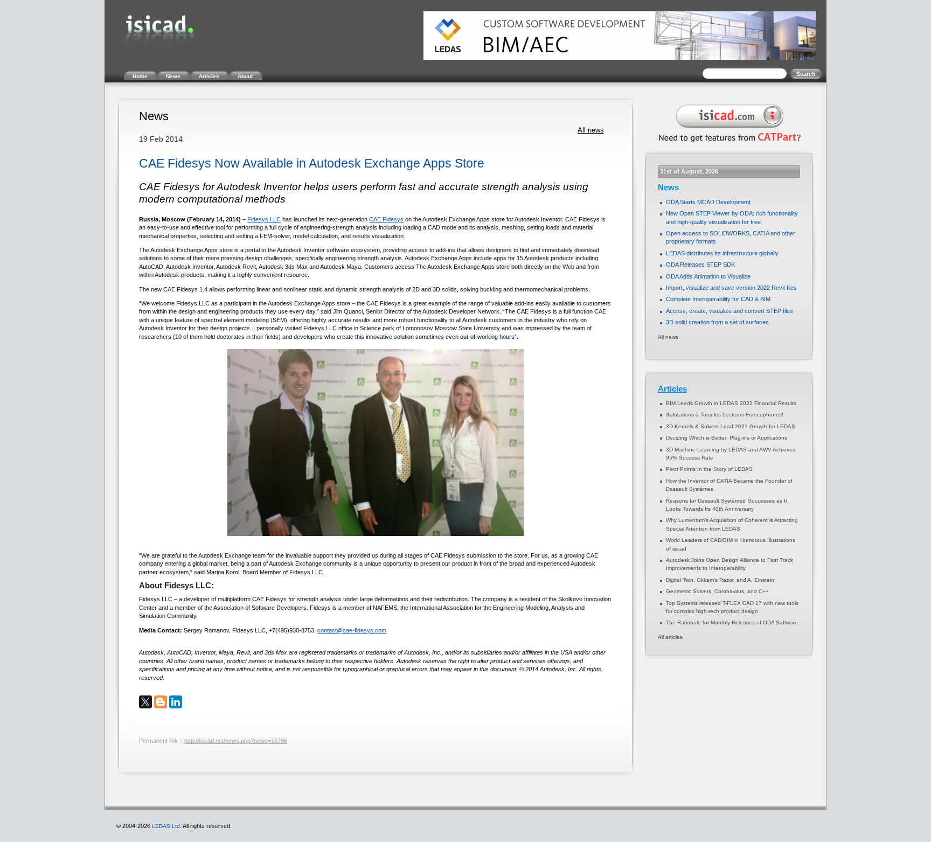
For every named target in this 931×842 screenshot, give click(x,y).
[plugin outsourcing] (727, 144)
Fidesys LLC (264, 219)
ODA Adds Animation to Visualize (708, 276)
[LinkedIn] (175, 701)
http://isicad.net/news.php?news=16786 (235, 740)
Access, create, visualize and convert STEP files (729, 311)
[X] (145, 701)
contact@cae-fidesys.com (351, 630)
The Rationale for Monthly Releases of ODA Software (732, 622)
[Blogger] (160, 701)
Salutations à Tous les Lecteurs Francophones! (724, 414)
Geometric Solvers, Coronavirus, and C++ (717, 591)
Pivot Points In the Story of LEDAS (709, 469)
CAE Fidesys (386, 219)
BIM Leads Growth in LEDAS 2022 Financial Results (731, 403)
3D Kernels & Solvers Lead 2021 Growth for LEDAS (730, 426)
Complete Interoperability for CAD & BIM (718, 299)
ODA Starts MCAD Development (708, 202)
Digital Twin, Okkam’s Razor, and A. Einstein (720, 580)
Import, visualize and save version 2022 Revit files (731, 287)
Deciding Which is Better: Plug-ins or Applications (726, 438)
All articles (670, 637)
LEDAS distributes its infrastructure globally (722, 253)
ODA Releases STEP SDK (700, 264)
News (668, 187)
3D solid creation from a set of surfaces (717, 322)
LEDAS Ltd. (167, 826)
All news (591, 130)
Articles (672, 389)
